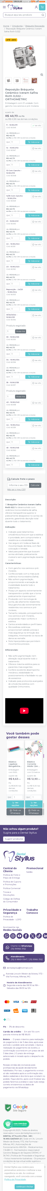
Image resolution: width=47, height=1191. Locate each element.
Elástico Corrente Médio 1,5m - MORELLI (33, 764)
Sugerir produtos (14, 839)
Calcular (35, 485)
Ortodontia (17, 26)
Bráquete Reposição (35, 26)
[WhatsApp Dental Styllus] (6, 935)
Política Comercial (11, 888)
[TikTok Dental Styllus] (39, 935)
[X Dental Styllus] (32, 935)
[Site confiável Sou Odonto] (16, 1124)
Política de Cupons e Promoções (12, 883)
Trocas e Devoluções (8, 893)
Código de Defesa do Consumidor (11, 900)
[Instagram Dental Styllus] (13, 935)
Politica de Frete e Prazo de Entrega (11, 876)
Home (6, 26)
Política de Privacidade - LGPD (12, 918)
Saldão (29, 872)
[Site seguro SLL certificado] (16, 1108)
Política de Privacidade (15, 1179)
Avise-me (20, 331)
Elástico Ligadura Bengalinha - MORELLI (15, 764)
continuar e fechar (24, 1187)
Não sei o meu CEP (16, 489)
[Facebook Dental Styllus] (26, 935)
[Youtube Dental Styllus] (19, 935)
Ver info (38, 126)
